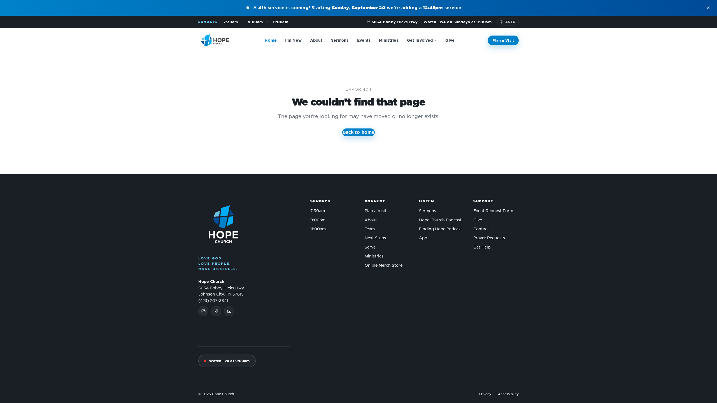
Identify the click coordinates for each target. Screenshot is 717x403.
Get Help (481, 247)
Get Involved (420, 40)
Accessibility (508, 394)
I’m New (293, 40)
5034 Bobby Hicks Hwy (395, 22)
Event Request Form (493, 211)
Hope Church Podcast (440, 220)
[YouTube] (229, 311)
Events (364, 40)
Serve (370, 247)
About (316, 40)
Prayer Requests (489, 238)
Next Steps (375, 238)
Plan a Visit (503, 40)
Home (271, 40)
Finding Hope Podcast (440, 229)
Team (370, 229)
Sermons (340, 40)
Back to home (359, 132)
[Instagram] (203, 311)
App (423, 238)
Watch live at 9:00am (229, 361)
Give (450, 40)
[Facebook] (216, 311)
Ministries (388, 40)
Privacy (485, 394)
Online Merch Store (383, 266)
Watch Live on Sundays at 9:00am (457, 22)
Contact (481, 229)
